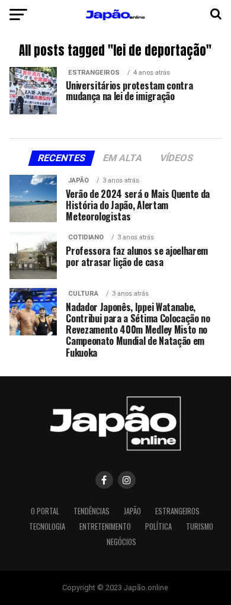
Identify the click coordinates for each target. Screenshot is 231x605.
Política (158, 526)
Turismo (199, 526)
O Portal (45, 511)
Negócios (121, 542)
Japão (132, 511)
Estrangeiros (177, 511)
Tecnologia (47, 526)
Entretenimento (105, 526)
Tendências (91, 511)
